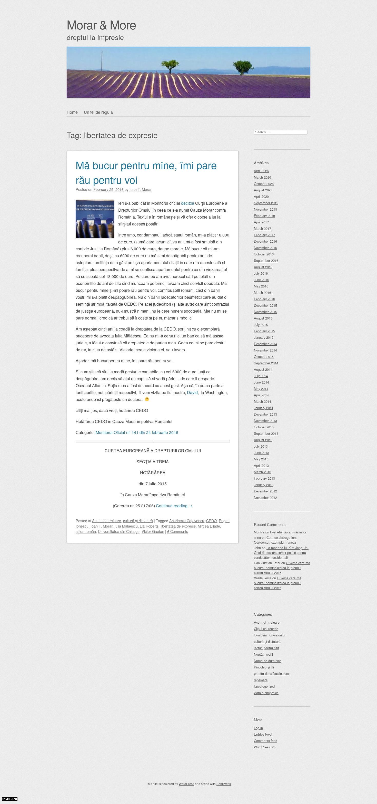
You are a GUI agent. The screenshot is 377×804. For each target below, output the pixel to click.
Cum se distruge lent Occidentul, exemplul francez (275, 540)
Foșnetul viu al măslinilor (288, 532)
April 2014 (261, 395)
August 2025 (263, 190)
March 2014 (262, 401)
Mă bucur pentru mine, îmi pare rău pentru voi (146, 172)
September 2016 (266, 260)
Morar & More (101, 24)
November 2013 (265, 420)
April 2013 (261, 465)
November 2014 (265, 350)
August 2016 (263, 266)
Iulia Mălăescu (126, 526)
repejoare (260, 679)
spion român (86, 531)
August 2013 (263, 439)
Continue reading (174, 506)
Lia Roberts (149, 526)
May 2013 (261, 459)
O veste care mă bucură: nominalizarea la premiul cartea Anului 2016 (282, 567)
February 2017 (264, 234)
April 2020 (261, 196)
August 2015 (263, 318)
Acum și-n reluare (106, 520)
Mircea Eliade (209, 526)
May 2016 (261, 286)
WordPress (186, 783)
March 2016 (262, 292)
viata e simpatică (266, 692)
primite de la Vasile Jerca (272, 673)
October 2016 (264, 254)
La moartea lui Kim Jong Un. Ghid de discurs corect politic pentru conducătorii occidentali (281, 552)
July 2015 (261, 324)
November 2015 (265, 311)
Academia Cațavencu (186, 520)
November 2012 (265, 497)
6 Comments (177, 531)
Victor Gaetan (153, 531)
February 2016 (264, 298)
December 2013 (265, 414)
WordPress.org (264, 747)
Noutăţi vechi (263, 654)
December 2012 (265, 491)
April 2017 (261, 222)
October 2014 (264, 356)
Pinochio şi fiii (264, 667)
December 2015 (265, 305)
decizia (187, 203)
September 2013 (266, 433)
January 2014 (263, 407)
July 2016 (261, 273)
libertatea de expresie (178, 526)
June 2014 (261, 382)
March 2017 (262, 228)
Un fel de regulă (98, 112)
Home (72, 112)
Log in (258, 727)
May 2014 (261, 388)
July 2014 (261, 375)
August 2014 (263, 369)
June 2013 (261, 452)
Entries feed (263, 734)
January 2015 (263, 337)
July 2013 (261, 446)
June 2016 (261, 279)
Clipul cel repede (266, 628)
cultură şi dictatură (138, 520)
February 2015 (264, 330)
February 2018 (264, 215)
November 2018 (265, 209)
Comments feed (265, 740)
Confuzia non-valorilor (269, 635)
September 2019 (266, 202)
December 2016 (265, 241)
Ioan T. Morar (101, 526)
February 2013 (264, 478)
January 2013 (263, 484)
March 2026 (262, 177)
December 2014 (265, 343)
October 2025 (264, 183)
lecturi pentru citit (266, 647)
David (192, 392)
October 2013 (264, 427)
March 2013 (262, 471)
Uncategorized (264, 686)
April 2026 (261, 170)
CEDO (211, 520)
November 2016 (265, 247)
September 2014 (266, 362)
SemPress (223, 783)
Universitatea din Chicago (119, 531)
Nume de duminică (267, 660)
